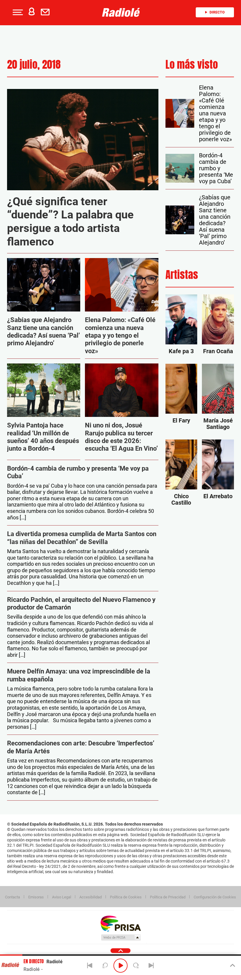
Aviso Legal (61, 897)
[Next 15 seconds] (136, 966)
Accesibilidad (90, 897)
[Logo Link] (122, 12)
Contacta (12, 897)
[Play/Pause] (120, 966)
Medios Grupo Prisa (121, 937)
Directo (217, 12)
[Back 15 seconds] (105, 966)
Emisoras (36, 897)
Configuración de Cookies (215, 897)
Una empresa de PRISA (120, 923)
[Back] (90, 966)
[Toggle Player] (232, 965)
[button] (17, 12)
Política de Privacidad (167, 897)
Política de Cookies (126, 897)
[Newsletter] (46, 12)
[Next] (151, 966)
